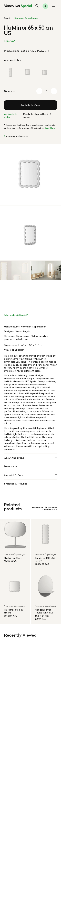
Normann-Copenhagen (26, 18)
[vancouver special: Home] (18, 6)
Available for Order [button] (31, 105)
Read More (50, 128)
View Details (38, 51)
